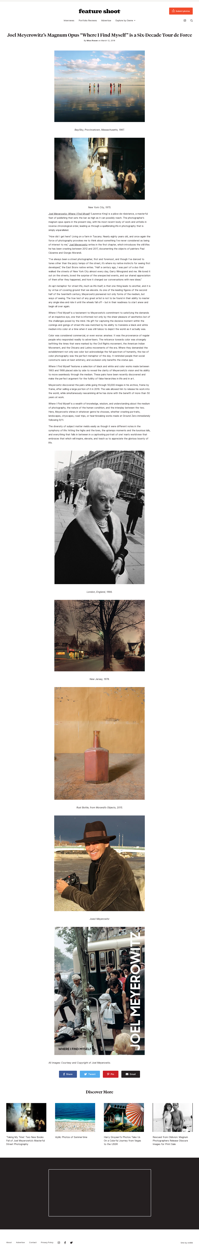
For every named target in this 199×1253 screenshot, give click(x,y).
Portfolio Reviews (88, 20)
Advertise (106, 20)
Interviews (69, 20)
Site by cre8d (187, 1242)
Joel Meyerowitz (78, 244)
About (9, 1242)
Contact (33, 1242)
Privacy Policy (47, 1242)
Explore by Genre (124, 20)
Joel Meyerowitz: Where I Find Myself (69, 213)
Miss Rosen (92, 40)
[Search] (191, 20)
